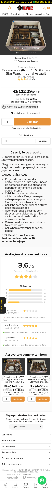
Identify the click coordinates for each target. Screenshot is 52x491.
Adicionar (17, 399)
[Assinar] (40, 427)
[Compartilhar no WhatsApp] (30, 58)
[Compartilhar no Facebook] (27, 58)
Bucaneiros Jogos (26, 67)
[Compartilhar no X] (33, 58)
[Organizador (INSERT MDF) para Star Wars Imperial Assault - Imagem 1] (26, 36)
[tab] (17, 53)
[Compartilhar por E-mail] (36, 58)
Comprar (32, 121)
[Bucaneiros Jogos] (25, 8)
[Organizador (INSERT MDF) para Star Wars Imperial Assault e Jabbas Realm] (13, 380)
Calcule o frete (26, 135)
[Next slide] (49, 36)
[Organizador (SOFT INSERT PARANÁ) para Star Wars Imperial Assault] (38, 380)
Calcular (43, 141)
